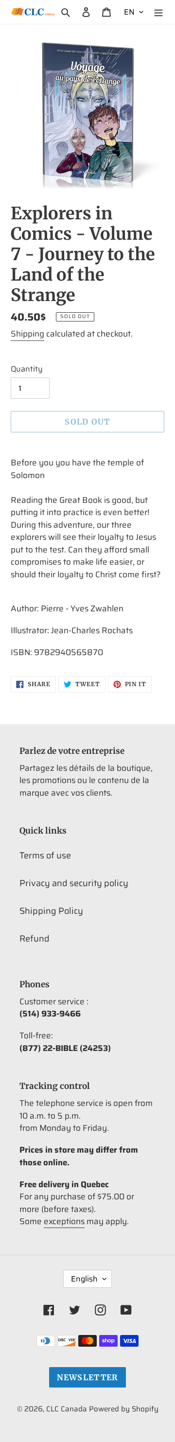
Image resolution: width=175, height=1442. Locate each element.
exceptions (64, 1221)
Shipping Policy (51, 911)
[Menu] (158, 11)
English (84, 1279)
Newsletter (88, 1377)
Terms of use (45, 855)
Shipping (27, 333)
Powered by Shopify (123, 1409)
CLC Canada (66, 1409)
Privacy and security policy (73, 883)
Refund (34, 938)
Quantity (27, 369)
